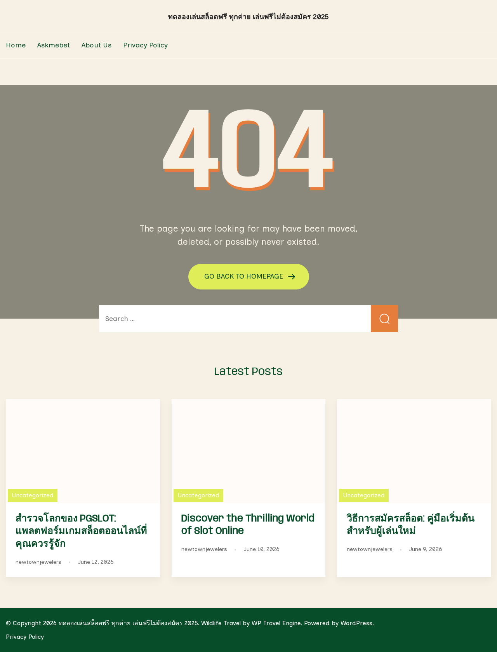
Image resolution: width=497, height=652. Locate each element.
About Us (96, 45)
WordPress (356, 623)
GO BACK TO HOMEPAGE (244, 276)
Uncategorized (33, 495)
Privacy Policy (145, 45)
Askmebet (53, 45)
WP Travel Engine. (277, 623)
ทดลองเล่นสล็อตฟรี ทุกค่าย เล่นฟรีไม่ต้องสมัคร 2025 (248, 16)
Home (16, 45)
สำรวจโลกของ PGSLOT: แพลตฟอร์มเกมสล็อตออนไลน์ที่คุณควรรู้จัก (81, 531)
